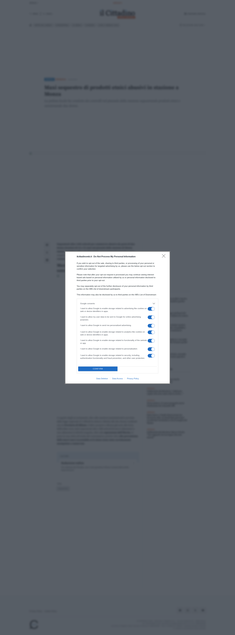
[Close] (164, 256)
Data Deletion (102, 378)
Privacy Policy (133, 378)
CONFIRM (98, 369)
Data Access (117, 378)
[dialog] (117, 317)
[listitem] (117, 303)
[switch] (151, 309)
